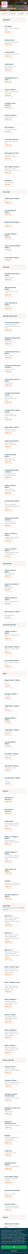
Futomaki (21, 13)
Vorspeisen (4, 13)
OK (14, 1247)
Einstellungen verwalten (6, 1240)
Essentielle (14, 1250)
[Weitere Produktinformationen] (14, 40)
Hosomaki (13, 13)
